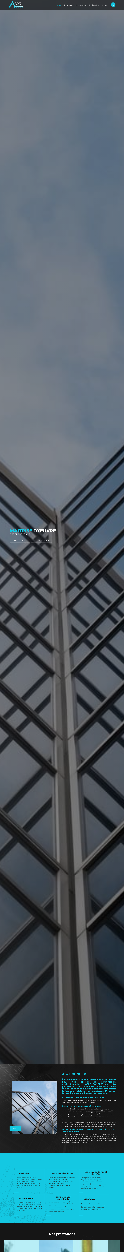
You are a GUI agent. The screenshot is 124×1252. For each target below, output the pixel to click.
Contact (104, 5)
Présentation (68, 5)
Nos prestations (80, 5)
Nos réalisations (94, 5)
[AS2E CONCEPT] (16, 4)
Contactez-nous (42, 540)
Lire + (15, 1128)
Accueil (59, 5)
